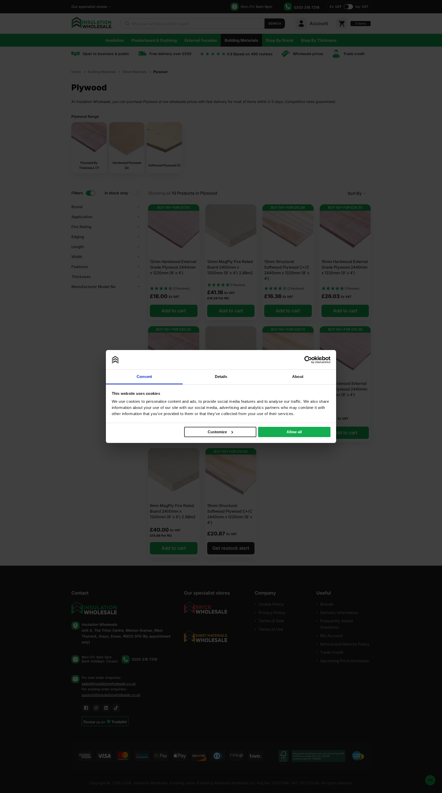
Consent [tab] (144, 376)
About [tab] (297, 376)
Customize (217, 431)
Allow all (294, 432)
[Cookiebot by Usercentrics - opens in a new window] (308, 360)
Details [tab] (221, 376)
